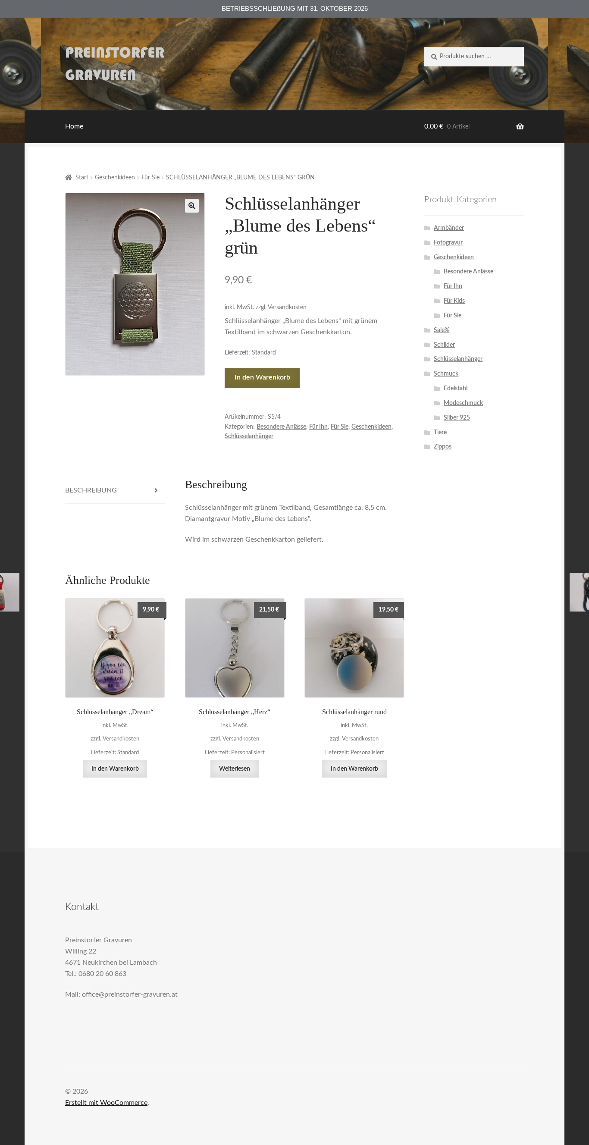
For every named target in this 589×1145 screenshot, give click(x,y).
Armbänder (449, 228)
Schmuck (446, 374)
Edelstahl (455, 389)
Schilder (444, 345)
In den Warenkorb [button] (115, 769)
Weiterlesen (234, 769)
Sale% (441, 330)
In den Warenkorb (262, 377)
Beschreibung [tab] (91, 490)
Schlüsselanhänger (249, 436)
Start (81, 178)
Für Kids (454, 301)
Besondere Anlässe (281, 427)
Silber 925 (457, 418)
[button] (192, 206)
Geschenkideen (115, 178)
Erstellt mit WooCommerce (106, 1102)
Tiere (440, 433)
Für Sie (150, 178)
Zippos (442, 447)
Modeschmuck (463, 403)
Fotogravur (448, 243)
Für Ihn (318, 427)
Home (74, 126)
